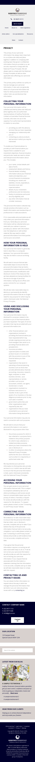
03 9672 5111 (19, 19)
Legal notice (19, 726)
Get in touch (18, 24)
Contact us (17, 620)
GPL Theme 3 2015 (17, 11)
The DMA (23, 733)
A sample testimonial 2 (11, 697)
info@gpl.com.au (9, 613)
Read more (14, 693)
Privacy (18, 728)
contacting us (19, 590)
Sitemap (24, 728)
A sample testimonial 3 (11, 699)
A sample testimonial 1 (12, 683)
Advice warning (10, 726)
